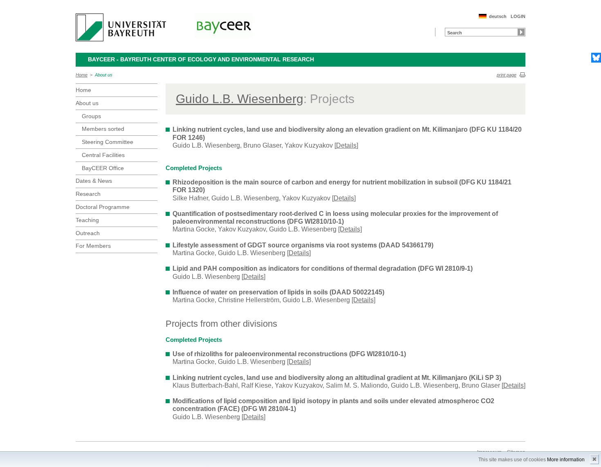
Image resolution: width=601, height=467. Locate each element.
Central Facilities (103, 155)
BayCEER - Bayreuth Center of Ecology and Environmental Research (201, 59)
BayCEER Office (103, 168)
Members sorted (103, 129)
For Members (93, 245)
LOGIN (518, 16)
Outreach (88, 233)
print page (506, 74)
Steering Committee (107, 142)
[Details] (346, 145)
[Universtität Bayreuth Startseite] (121, 27)
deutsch (498, 16)
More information (566, 460)
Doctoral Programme (103, 207)
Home (81, 74)
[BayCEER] (224, 25)
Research (88, 194)
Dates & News (94, 180)
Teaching (87, 220)
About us (103, 74)
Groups (91, 116)
